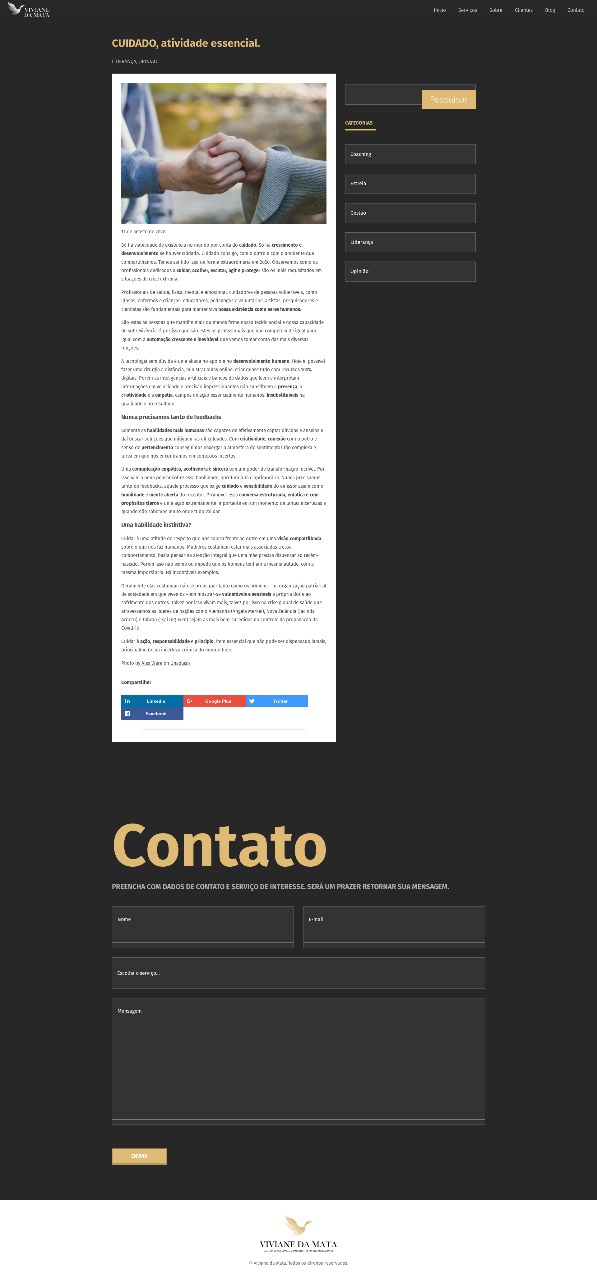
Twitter (280, 701)
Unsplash (180, 663)
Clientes (524, 10)
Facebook (156, 713)
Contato (576, 10)
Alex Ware (151, 663)
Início (440, 10)
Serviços (467, 10)
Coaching (360, 154)
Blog (550, 10)
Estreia (358, 183)
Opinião (359, 271)
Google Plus (218, 701)
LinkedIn (156, 701)
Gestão (358, 213)
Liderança (361, 242)
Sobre (495, 10)
